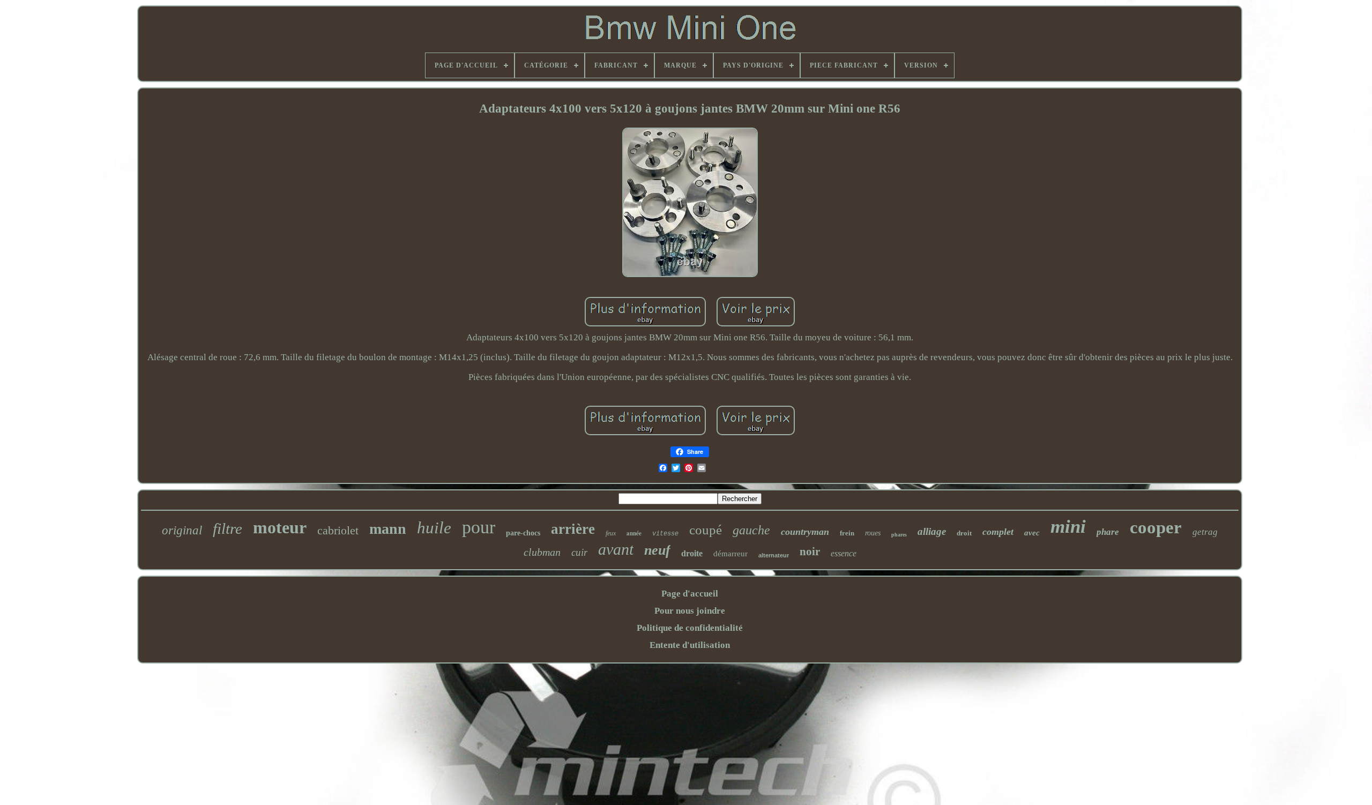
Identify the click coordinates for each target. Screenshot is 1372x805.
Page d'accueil (689, 593)
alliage (932, 531)
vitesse (665, 534)
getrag (1205, 532)
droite (692, 553)
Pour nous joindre (689, 611)
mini (1068, 526)
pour (478, 527)
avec (1032, 532)
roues (873, 533)
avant (615, 549)
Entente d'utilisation (690, 645)
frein (847, 533)
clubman (542, 552)
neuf (657, 550)
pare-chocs (523, 533)
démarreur (730, 553)
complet (997, 531)
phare (1108, 532)
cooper (1156, 527)
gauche (751, 530)
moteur (280, 527)
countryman (805, 531)
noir (810, 551)
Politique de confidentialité (690, 628)
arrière (573, 529)
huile (434, 527)
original (182, 530)
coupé (705, 530)
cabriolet (338, 530)
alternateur (773, 555)
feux (611, 533)
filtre (227, 528)
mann (387, 528)
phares (899, 535)
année (634, 533)
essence (843, 553)
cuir (579, 552)
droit (964, 533)
